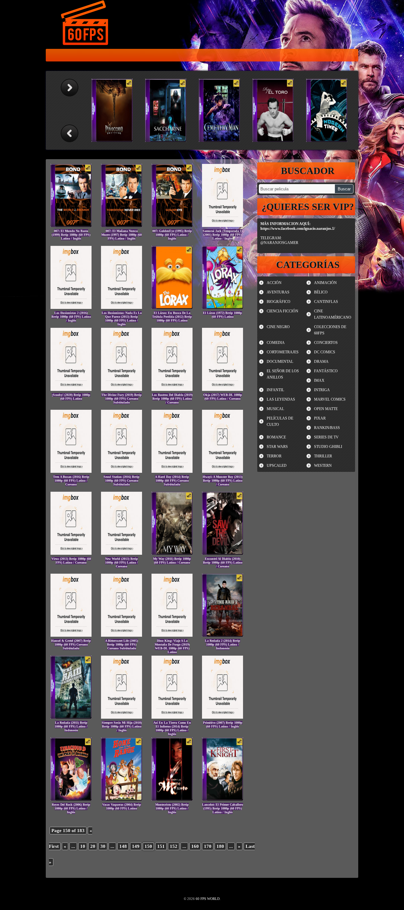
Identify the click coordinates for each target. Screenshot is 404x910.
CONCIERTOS (326, 342)
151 (161, 846)
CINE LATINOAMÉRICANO (332, 314)
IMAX (319, 380)
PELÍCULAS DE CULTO (280, 421)
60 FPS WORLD (85, 24)
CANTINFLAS (326, 301)
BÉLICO (321, 292)
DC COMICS (324, 352)
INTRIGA (322, 390)
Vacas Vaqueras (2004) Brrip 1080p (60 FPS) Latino (121, 806)
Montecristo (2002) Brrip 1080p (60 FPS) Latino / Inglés (172, 808)
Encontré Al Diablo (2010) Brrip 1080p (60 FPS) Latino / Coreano (222, 562)
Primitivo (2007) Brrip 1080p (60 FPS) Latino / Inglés (222, 724)
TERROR (274, 456)
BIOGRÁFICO (278, 301)
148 (123, 846)
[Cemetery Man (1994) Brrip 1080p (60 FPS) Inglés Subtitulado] (222, 110)
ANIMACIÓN (325, 283)
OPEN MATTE (326, 409)
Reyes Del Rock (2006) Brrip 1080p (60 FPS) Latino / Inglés (71, 808)
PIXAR (320, 418)
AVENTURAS (278, 292)
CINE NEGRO (278, 327)
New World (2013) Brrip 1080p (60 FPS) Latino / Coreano (121, 562)
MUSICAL (275, 409)
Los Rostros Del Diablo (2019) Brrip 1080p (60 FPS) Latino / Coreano (172, 398)
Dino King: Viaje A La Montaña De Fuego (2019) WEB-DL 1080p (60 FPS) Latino (172, 646)
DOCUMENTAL (280, 361)
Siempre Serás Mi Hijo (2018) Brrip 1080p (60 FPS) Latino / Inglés (122, 726)
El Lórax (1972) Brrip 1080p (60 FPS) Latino (222, 314)
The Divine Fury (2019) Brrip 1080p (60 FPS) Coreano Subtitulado (121, 398)
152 (173, 846)
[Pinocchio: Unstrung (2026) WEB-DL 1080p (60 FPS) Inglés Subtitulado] (115, 110)
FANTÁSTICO (326, 371)
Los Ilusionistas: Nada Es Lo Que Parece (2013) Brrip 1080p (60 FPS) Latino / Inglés (122, 318)
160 (195, 846)
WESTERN (323, 465)
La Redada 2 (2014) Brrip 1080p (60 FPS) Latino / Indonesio (222, 644)
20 (92, 846)
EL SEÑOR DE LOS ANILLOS (283, 374)
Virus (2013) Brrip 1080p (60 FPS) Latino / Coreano (71, 560)
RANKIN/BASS (327, 428)
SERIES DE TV (326, 437)
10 (82, 846)
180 (220, 846)
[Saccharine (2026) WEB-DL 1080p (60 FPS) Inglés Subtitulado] (169, 110)
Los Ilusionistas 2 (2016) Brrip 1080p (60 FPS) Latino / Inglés (71, 316)
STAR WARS (277, 446)
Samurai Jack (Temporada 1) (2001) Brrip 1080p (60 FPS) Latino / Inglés (222, 234)
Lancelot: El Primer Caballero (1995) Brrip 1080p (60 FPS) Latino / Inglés (222, 808)
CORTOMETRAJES (283, 352)
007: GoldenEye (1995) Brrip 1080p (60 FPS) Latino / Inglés (172, 234)
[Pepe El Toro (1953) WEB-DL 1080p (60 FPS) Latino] (276, 110)
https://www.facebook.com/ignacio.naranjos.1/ (297, 228)
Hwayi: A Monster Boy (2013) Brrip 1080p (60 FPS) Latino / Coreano (222, 480)
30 (102, 846)
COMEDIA (276, 342)
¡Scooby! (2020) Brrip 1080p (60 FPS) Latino (71, 396)
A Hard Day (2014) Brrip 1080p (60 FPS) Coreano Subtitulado (172, 480)
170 (207, 846)
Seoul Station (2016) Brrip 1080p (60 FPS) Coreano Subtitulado (122, 480)
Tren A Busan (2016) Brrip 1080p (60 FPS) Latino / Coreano (71, 480)
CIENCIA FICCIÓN (282, 311)
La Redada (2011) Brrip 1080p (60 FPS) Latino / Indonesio (71, 726)
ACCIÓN (274, 283)
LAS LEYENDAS (281, 399)
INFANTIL (275, 390)
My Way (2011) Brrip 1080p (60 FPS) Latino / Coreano (172, 560)
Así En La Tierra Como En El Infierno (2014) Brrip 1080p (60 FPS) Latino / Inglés (172, 728)
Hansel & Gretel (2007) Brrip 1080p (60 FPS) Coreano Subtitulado (71, 644)
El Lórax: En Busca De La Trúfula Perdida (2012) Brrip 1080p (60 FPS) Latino (172, 316)
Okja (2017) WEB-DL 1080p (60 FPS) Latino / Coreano (222, 396)
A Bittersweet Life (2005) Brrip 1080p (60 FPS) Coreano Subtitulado (121, 644)
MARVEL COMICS (330, 399)
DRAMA (321, 361)
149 (136, 846)
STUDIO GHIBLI (328, 446)
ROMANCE (276, 437)
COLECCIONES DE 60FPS (330, 330)
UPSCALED (277, 465)
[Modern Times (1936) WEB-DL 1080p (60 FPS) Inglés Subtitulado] (330, 110)
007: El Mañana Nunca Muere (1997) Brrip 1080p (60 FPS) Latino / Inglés (121, 234)
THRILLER (323, 456)
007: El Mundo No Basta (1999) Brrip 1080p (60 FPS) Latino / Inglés (71, 234)
